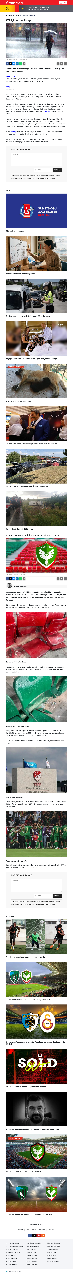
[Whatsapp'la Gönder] (20, 63)
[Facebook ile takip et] (30, 1235)
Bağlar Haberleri (13, 1249)
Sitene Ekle (51, 1230)
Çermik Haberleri (13, 1258)
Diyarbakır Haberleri (14, 1243)
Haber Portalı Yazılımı (15, 1271)
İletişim (34, 1230)
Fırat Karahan (17, 587)
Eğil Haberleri (51, 1255)
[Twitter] (10, 63)
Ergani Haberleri (32, 1261)
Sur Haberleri (31, 1249)
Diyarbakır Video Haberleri (16, 1246)
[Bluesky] (13, 63)
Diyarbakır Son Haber (53, 1246)
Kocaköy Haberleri (53, 1261)
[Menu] (61, 2)
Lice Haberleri (31, 1252)
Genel (17, 15)
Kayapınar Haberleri (14, 1252)
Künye (27, 1230)
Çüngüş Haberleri (32, 1258)
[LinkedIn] (17, 63)
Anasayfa (11, 15)
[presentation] (12, 8)
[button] (58, 63)
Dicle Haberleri (12, 1261)
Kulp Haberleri (51, 1252)
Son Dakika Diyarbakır (34, 1243)
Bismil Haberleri (52, 1258)
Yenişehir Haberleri (53, 1249)
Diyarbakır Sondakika (53, 1243)
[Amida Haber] (14, 2)
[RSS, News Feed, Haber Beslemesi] (43, 1235)
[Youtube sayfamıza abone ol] (38, 1235)
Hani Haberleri (12, 1255)
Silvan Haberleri (12, 1264)
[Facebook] (7, 63)
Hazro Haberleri (32, 1255)
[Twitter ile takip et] (34, 1235)
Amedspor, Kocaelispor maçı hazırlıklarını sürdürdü (37, 7)
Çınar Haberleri (32, 1264)
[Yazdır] (24, 63)
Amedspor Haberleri (33, 1246)
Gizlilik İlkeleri (41, 1230)
